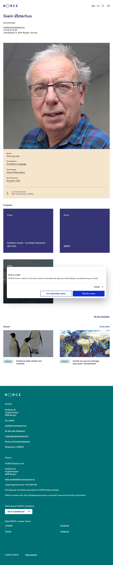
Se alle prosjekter (102, 317)
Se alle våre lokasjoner (15, 431)
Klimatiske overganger (17, 164)
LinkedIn (9, 525)
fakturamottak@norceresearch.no (20, 479)
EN (98, 6)
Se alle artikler (105, 326)
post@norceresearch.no (15, 425)
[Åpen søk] (103, 6)
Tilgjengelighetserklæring (16, 436)
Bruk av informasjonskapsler (17, 441)
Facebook (64, 525)
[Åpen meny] (108, 6)
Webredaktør (31, 555)
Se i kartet (9, 420)
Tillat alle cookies (88, 294)
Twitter (8, 531)
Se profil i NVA (13, 180)
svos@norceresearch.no (14, 27)
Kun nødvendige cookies (56, 294)
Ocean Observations (16, 172)
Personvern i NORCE (14, 447)
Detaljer (97, 287)
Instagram (64, 531)
